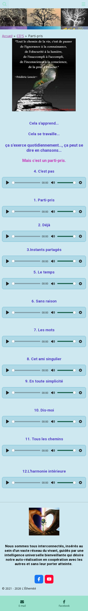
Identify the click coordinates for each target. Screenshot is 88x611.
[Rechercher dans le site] (4, 4)
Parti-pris (35, 36)
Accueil (7, 36)
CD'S (20, 36)
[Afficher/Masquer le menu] (83, 4)
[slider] (26, 183)
